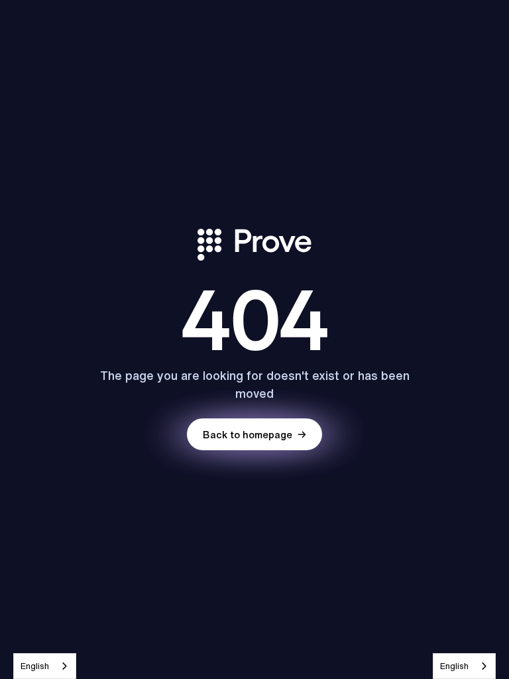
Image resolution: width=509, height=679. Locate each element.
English (35, 666)
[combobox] (44, 666)
